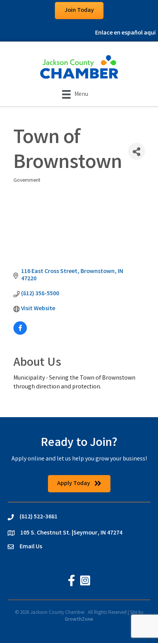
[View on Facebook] (20, 333)
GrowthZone (79, 619)
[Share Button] (136, 151)
